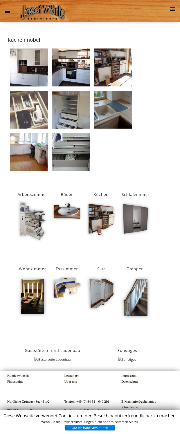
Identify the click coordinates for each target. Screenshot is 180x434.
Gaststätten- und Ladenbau (52, 350)
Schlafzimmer (135, 194)
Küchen (101, 194)
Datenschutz (129, 381)
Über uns (70, 381)
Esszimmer (67, 268)
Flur (101, 268)
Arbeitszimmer (32, 194)
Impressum (129, 375)
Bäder (67, 194)
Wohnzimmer (32, 268)
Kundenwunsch (18, 375)
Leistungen (71, 375)
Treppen (135, 268)
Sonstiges (127, 350)
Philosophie (15, 381)
